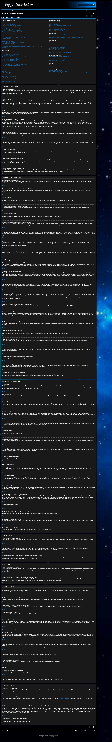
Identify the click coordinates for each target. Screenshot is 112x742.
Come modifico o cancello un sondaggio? (10, 58)
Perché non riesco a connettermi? (9, 26)
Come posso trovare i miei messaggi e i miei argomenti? (60, 52)
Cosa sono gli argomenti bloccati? (8, 80)
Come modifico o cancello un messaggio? (10, 53)
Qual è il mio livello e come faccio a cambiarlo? (11, 44)
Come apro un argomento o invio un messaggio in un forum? (14, 51)
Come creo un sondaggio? (7, 55)
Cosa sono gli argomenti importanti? (9, 78)
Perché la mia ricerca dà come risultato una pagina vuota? (60, 49)
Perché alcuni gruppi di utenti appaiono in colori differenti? (60, 28)
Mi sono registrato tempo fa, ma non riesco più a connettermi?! (14, 28)
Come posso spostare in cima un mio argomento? (12, 66)
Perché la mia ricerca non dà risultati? (56, 48)
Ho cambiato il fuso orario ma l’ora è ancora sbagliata (12, 39)
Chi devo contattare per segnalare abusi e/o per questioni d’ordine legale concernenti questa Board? (69, 72)
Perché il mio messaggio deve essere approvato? (12, 65)
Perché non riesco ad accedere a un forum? (11, 59)
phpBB (43, 735)
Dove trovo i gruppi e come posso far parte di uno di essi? (60, 25)
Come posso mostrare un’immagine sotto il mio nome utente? (14, 42)
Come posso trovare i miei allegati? (56, 65)
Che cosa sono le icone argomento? (9, 81)
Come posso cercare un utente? (55, 51)
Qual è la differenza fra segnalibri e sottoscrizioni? (59, 56)
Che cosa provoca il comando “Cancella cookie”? (12, 31)
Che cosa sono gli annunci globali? (9, 76)
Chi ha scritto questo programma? (56, 70)
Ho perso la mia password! (7, 29)
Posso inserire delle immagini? (8, 74)
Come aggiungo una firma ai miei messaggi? (11, 54)
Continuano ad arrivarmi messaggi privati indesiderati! (60, 36)
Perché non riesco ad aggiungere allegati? (10, 60)
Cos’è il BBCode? (5, 71)
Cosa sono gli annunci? (6, 77)
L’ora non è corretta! (6, 38)
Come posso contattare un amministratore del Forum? (60, 74)
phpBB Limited (37, 689)
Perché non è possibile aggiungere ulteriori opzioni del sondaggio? (15, 56)
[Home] (9, 5)
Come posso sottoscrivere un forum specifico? (58, 59)
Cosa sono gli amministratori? (55, 21)
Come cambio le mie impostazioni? (9, 36)
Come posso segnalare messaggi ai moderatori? (11, 63)
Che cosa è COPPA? (6, 22)
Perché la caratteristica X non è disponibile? (58, 71)
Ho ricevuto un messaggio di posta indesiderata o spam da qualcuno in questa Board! (66, 37)
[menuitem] (13, 11)
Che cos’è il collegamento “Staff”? (56, 30)
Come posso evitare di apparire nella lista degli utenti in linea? (14, 37)
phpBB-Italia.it (52, 736)
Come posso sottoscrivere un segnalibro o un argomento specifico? (62, 57)
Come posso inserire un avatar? (8, 43)
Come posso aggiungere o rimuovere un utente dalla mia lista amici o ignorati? (64, 42)
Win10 (43, 733)
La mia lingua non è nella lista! (8, 41)
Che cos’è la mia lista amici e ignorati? (56, 41)
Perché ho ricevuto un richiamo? (8, 61)
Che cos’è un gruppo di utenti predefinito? (57, 29)
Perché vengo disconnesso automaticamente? (11, 30)
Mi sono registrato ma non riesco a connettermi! (11, 25)
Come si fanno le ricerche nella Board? (57, 47)
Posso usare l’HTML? (6, 72)
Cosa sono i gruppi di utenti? (55, 24)
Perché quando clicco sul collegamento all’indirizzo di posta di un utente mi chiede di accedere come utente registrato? (23, 47)
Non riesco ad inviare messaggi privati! (57, 34)
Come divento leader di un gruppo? (56, 26)
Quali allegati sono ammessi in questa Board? (58, 64)
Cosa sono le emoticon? (7, 73)
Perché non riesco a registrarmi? (8, 24)
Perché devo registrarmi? (7, 21)
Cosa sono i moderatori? (54, 22)
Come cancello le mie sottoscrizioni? (56, 60)
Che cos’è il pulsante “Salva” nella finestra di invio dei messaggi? (15, 64)
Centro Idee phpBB (62, 698)
